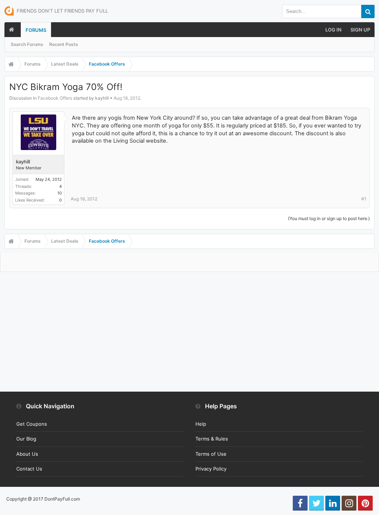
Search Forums (27, 44)
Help (200, 424)
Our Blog (26, 439)
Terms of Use (211, 454)
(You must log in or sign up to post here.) (329, 218)
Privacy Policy (211, 469)
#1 (363, 199)
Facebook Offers (55, 98)
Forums (36, 30)
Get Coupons (31, 424)
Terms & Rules (211, 439)
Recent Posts (63, 44)
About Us (27, 454)
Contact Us (29, 469)
